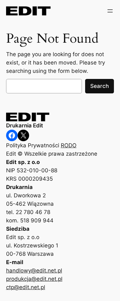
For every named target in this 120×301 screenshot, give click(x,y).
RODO (68, 145)
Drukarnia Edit (24, 125)
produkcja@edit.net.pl (34, 279)
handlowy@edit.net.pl (34, 270)
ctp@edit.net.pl (25, 287)
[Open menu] (110, 11)
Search (99, 86)
